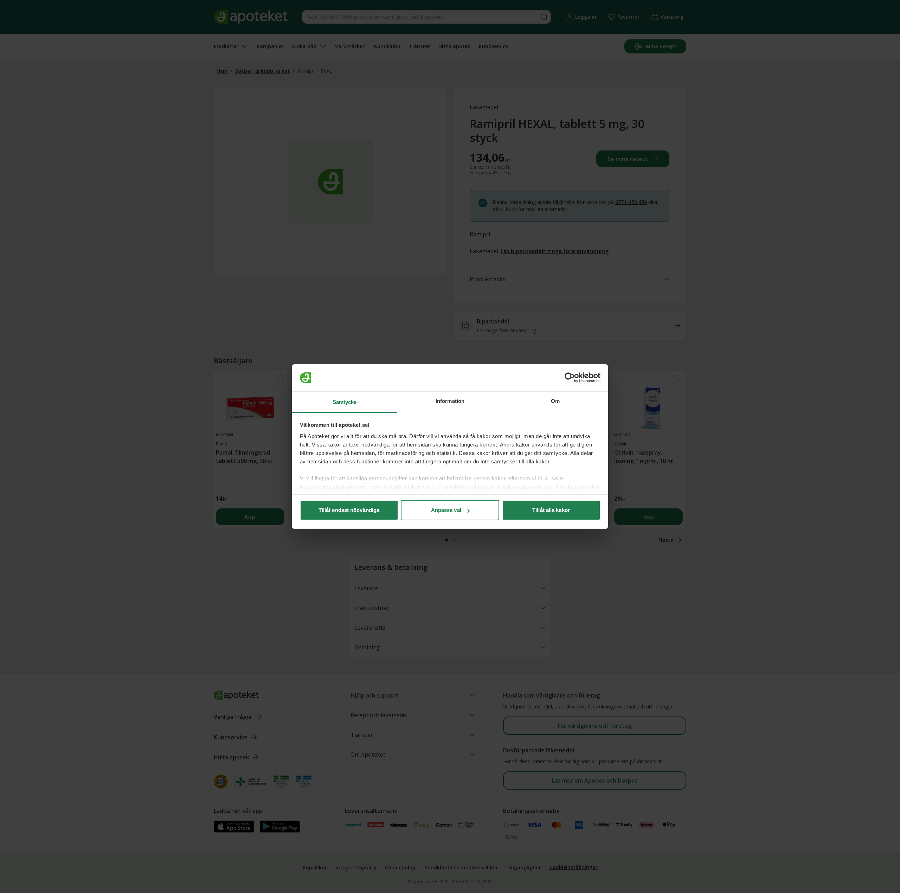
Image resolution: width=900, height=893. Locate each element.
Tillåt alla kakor (551, 510)
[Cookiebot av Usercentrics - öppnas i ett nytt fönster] (569, 378)
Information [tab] (450, 401)
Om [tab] (555, 401)
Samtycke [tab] (345, 402)
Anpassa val (446, 510)
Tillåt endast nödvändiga (349, 510)
